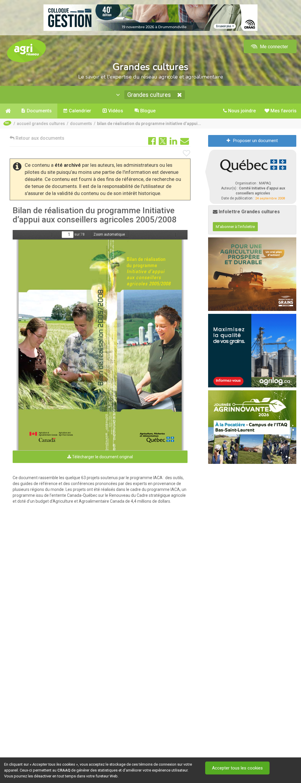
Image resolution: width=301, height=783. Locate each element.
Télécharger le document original (102, 456)
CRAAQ (63, 770)
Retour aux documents (39, 138)
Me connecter (273, 46)
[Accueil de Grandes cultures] (7, 111)
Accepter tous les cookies (237, 768)
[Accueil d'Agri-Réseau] (26, 50)
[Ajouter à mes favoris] (186, 153)
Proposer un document (255, 140)
